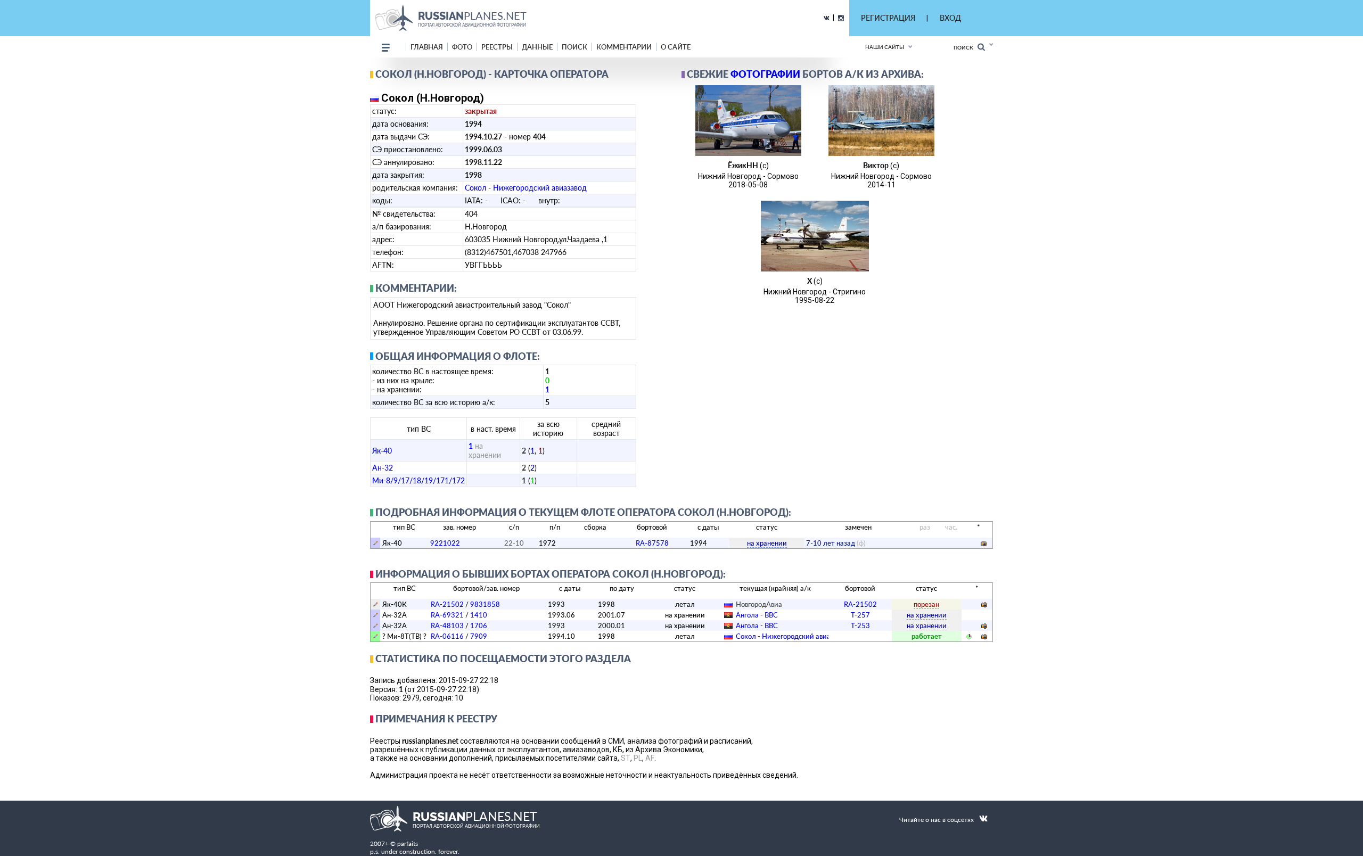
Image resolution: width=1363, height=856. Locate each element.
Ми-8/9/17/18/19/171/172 (418, 480)
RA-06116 (447, 636)
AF (649, 758)
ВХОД (950, 17)
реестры (497, 47)
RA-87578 (652, 543)
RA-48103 (447, 625)
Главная (426, 47)
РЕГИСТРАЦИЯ (888, 17)
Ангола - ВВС (757, 615)
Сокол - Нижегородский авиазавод (526, 187)
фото (462, 47)
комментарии (624, 47)
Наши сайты (884, 47)
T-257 (860, 615)
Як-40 (382, 450)
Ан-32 (382, 467)
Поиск (966, 47)
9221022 (445, 543)
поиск (574, 47)
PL (638, 758)
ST (625, 758)
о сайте (676, 47)
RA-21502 (447, 604)
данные (537, 47)
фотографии (765, 74)
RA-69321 (447, 615)
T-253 (860, 625)
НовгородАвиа (759, 604)
